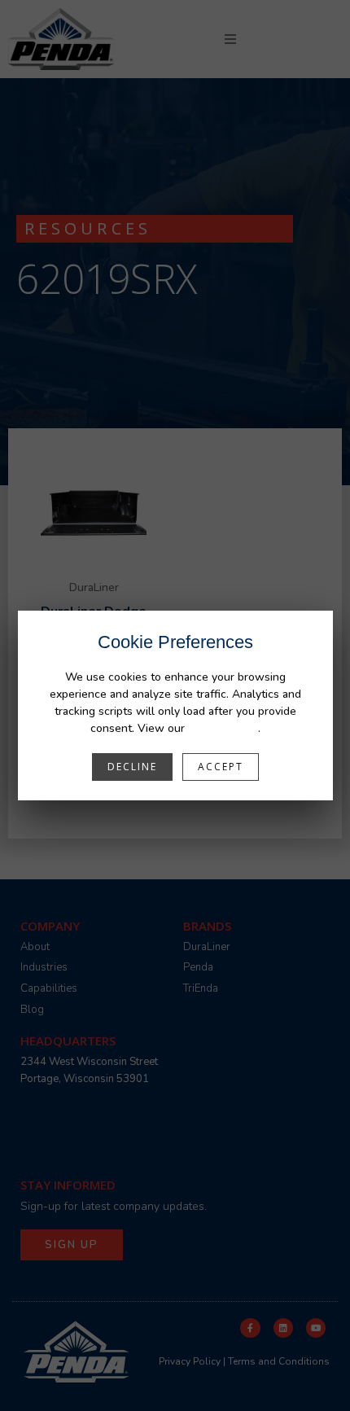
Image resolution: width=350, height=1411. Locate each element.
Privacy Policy (223, 728)
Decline (132, 766)
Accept (220, 766)
